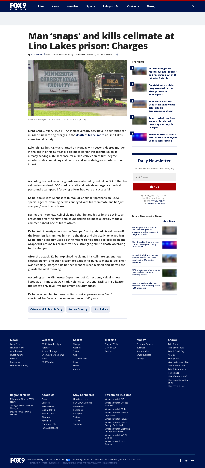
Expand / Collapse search (193, 6)
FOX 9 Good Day (176, 351)
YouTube (77, 424)
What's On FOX (49, 413)
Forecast (46, 347)
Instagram (78, 413)
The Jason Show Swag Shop (179, 381)
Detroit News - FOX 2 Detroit (20, 413)
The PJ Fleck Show (177, 365)
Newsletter (78, 406)
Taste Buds (173, 372)
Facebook (78, 409)
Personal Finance (145, 344)
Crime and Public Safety (63, 54)
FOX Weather (48, 362)
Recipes (108, 351)
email (192, 460)
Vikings (76, 344)
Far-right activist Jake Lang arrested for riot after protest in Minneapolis (146, 285)
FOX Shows (173, 344)
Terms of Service (156, 203)
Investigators (16, 354)
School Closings (49, 351)
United (76, 365)
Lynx (75, 362)
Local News (15, 344)
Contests (46, 402)
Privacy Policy (158, 200)
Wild (75, 354)
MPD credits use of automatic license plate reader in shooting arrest (146, 272)
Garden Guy (110, 347)
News (14, 340)
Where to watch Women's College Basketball (117, 430)
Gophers (77, 347)
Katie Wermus (37, 54)
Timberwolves (80, 358)
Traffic (45, 358)
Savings (140, 358)
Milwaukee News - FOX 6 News (22, 400)
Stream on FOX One (118, 395)
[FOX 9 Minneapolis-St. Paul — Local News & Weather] (20, 6)
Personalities (48, 406)
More (150, 6)
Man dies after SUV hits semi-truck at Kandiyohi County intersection (163, 137)
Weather (47, 340)
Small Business (144, 354)
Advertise (46, 420)
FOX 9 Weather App (51, 344)
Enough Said (174, 358)
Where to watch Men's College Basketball (116, 424)
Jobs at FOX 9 (48, 409)
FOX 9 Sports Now (177, 369)
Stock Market (143, 351)
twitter (186, 460)
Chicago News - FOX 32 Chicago (21, 407)
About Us (48, 395)
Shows (172, 340)
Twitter (76, 417)
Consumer (15, 362)
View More (169, 221)
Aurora (76, 369)
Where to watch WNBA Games (116, 436)
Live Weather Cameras (53, 354)
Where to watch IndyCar (116, 418)
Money (141, 340)
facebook (180, 460)
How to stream (80, 399)
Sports (77, 340)
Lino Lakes (100, 309)
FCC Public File (49, 424)
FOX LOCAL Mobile (82, 402)
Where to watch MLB (115, 409)
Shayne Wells (111, 344)
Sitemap (46, 417)
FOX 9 (47, 54)
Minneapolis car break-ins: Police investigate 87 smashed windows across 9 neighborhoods (145, 231)
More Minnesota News (147, 216)
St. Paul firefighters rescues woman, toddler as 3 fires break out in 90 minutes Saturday (145, 259)
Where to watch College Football (116, 404)
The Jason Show (176, 347)
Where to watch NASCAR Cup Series (117, 414)
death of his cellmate (90, 135)
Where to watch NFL (115, 399)
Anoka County (77, 309)
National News (17, 347)
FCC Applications (50, 427)
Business (141, 347)
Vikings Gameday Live (178, 362)
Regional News (20, 395)
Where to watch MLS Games (115, 442)
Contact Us (47, 399)
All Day (171, 354)
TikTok (76, 420)
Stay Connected (84, 395)
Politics (13, 358)
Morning (110, 340)
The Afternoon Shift (177, 376)
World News (16, 351)
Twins (76, 351)
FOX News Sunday (19, 365)
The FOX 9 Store (176, 386)
